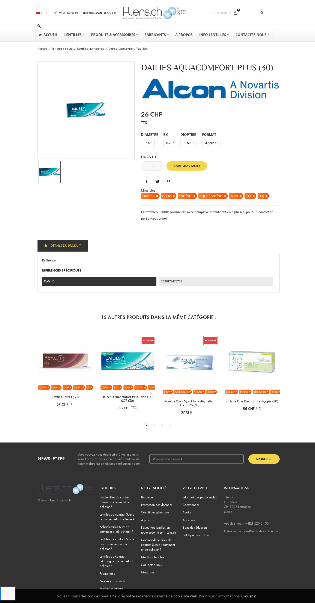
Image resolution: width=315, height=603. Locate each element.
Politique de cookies (196, 535)
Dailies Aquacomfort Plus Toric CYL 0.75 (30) (128, 398)
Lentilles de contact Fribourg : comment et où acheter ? (116, 561)
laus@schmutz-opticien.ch (99, 13)
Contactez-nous (152, 565)
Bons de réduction (195, 527)
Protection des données (156, 505)
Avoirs (187, 512)
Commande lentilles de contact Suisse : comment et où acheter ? (158, 545)
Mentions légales (152, 557)
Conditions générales (155, 512)
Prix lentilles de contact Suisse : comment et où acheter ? (115, 502)
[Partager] (146, 181)
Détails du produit (65, 245)
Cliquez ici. (249, 596)
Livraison (147, 497)
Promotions (107, 574)
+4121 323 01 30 (68, 13)
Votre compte (195, 488)
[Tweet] (157, 181)
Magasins (147, 572)
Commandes (191, 505)
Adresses (189, 520)
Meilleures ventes (111, 588)
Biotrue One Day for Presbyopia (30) (251, 401)
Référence (49, 260)
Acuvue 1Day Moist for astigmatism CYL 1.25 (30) (189, 403)
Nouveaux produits (112, 581)
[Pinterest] (168, 181)
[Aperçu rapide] (79, 371)
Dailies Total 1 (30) (65, 397)
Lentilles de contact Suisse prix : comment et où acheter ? (117, 544)
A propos (147, 520)
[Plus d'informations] (88, 371)
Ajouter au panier (187, 166)
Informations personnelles (200, 497)
